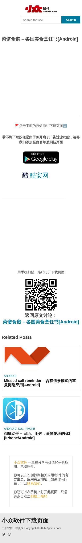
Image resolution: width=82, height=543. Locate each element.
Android (10, 376)
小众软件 (20, 462)
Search (71, 20)
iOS (20, 428)
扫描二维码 (38, 496)
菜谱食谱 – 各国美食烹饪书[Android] (41, 321)
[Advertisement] (41, 78)
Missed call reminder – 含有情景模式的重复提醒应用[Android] (40, 383)
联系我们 (34, 483)
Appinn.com (53, 528)
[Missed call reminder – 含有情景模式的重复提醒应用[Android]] (27, 359)
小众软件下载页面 (25, 521)
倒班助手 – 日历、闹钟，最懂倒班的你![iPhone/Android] (37, 435)
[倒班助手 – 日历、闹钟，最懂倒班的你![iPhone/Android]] (15, 411)
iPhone (30, 428)
